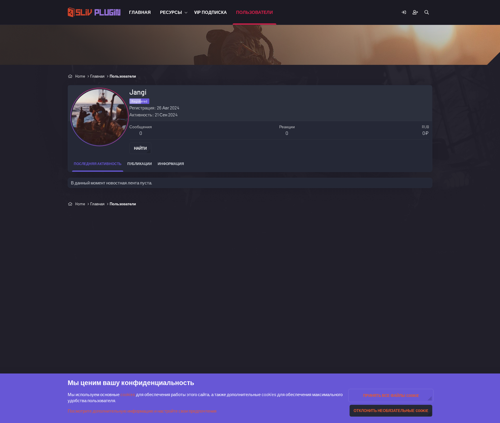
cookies (127, 394)
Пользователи (254, 12)
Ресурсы (171, 12)
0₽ (425, 133)
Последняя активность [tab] (98, 164)
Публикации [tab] (139, 164)
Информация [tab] (171, 164)
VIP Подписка (210, 12)
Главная (140, 12)
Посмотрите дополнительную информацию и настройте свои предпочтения (142, 410)
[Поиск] (426, 12)
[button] (186, 12)
